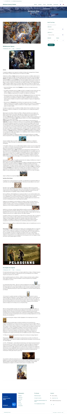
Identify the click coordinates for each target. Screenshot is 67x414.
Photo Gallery (49, 4)
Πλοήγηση (20, 395)
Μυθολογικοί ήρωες (8, 46)
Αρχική (35, 4)
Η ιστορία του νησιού (9, 267)
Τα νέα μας (20, 403)
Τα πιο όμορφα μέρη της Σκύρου (39, 403)
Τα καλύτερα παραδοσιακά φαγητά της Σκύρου (40, 401)
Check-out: (50, 32)
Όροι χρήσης (20, 405)
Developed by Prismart (7, 412)
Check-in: (50, 26)
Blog (13, 48)
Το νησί (44, 4)
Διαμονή (39, 4)
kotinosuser (19, 48)
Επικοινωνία (56, 4)
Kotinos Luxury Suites (9, 4)
